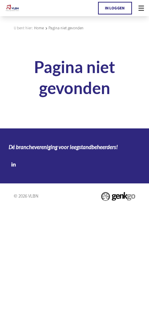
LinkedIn (13, 164)
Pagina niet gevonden (66, 28)
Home (39, 28)
